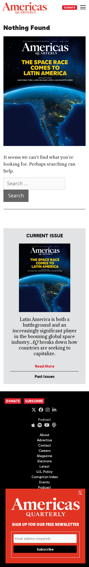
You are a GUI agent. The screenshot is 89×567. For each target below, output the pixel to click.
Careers (45, 451)
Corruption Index (44, 477)
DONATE (69, 7)
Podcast (44, 420)
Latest (44, 466)
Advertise (44, 440)
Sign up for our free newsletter (45, 524)
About (44, 435)
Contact (44, 445)
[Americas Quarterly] (24, 8)
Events (44, 482)
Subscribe (34, 401)
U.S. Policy (44, 472)
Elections (44, 461)
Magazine (44, 456)
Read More (44, 366)
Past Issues (45, 376)
